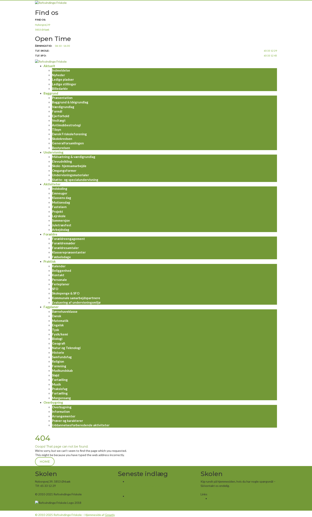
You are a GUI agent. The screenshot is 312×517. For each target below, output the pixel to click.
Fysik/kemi (60, 334)
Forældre (50, 234)
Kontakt (58, 275)
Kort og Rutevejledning (50, 490)
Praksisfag (59, 389)
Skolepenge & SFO (65, 293)
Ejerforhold (60, 116)
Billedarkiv (60, 88)
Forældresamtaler (65, 248)
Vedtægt (59, 120)
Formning (59, 366)
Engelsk (58, 325)
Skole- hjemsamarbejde (69, 166)
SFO (55, 289)
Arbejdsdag (60, 229)
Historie (58, 352)
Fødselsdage (61, 257)
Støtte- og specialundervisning (75, 180)
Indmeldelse (61, 70)
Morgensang (61, 398)
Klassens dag (61, 198)
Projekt (57, 211)
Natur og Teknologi (66, 348)
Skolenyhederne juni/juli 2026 (143, 486)
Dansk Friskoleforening (69, 134)
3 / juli (130, 492)
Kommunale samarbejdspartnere (76, 298)
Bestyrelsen (61, 148)
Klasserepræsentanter (69, 252)
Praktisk (50, 261)
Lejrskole (59, 216)
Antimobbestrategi (66, 125)
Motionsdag (61, 202)
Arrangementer (63, 416)
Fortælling (60, 380)
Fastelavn (59, 207)
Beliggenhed (61, 270)
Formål (57, 111)
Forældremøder (63, 243)
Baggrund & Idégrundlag (70, 102)
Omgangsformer (64, 170)
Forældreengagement (68, 239)
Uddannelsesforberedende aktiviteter (81, 425)
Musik (56, 384)
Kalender (59, 266)
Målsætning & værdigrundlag (73, 157)
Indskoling (59, 188)
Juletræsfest (61, 225)
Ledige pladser (63, 79)
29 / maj (131, 506)
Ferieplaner (60, 284)
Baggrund (51, 93)
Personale (59, 280)
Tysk (55, 330)
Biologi (57, 339)
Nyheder (58, 75)
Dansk (56, 316)
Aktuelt (49, 66)
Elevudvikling (62, 161)
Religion (58, 361)
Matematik (60, 321)
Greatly (110, 515)
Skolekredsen (62, 139)
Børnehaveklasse (64, 311)
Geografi (58, 343)
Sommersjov (61, 220)
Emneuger (59, 193)
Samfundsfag (62, 357)
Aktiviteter (52, 184)
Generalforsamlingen (68, 143)
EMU (212, 498)
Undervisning (53, 152)
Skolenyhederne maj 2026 (141, 500)
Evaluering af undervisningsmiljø (76, 302)
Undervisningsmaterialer (70, 175)
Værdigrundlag (63, 107)
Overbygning (53, 402)
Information (61, 411)
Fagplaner (51, 307)
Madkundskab (62, 370)
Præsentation (62, 98)
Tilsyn (56, 129)
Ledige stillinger (64, 84)
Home (45, 461)
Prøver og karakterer (67, 421)
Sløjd (55, 375)
